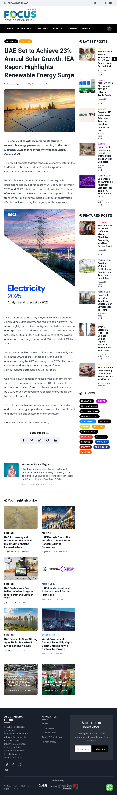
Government (25, 28)
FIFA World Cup (89, 416)
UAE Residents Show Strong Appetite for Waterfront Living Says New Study (20, 642)
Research (11, 41)
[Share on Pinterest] (48, 440)
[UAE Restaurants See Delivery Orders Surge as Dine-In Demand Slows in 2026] (21, 568)
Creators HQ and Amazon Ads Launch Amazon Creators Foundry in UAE (104, 121)
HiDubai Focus (18, 785)
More (85, 28)
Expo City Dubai (89, 411)
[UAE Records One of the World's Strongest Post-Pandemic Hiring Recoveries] (58, 517)
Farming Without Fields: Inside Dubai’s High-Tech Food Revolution (105, 270)
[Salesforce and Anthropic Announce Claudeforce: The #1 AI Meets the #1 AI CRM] (88, 190)
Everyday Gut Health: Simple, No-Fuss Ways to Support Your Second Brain (105, 59)
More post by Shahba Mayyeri (36, 484)
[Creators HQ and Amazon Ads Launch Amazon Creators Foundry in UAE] (88, 123)
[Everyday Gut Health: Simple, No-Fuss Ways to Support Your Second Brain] (88, 61)
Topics (45, 723)
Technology (48, 584)
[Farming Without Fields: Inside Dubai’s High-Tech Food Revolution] (88, 273)
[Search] (109, 28)
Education (86, 401)
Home (10, 28)
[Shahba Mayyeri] (11, 476)
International (89, 432)
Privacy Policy (49, 741)
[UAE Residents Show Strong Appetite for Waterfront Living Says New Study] (21, 619)
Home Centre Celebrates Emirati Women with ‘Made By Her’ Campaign (105, 154)
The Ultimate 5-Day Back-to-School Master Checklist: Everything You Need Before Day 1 (105, 236)
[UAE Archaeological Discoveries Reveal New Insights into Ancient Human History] (21, 517)
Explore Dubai (89, 406)
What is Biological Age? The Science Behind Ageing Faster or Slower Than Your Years (104, 339)
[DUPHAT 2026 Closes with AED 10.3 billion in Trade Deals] (88, 92)
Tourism (72, 28)
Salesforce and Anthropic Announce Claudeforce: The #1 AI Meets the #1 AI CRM (105, 188)
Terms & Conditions (52, 737)
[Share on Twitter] (32, 440)
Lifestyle (103, 222)
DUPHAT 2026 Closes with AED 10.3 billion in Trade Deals (105, 89)
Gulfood (104, 421)
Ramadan (101, 437)
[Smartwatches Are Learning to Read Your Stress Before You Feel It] (88, 375)
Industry (42, 28)
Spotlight (102, 442)
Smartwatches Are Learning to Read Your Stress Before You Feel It (105, 373)
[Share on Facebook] (24, 440)
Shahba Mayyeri (13, 84)
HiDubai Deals (49, 732)
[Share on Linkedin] (56, 440)
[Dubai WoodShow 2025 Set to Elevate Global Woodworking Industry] (58, 679)
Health (101, 48)
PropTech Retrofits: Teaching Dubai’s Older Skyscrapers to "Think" (105, 302)
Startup (58, 28)
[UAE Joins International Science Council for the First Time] (58, 568)
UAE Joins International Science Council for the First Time (56, 591)
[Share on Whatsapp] (40, 440)
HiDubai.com (48, 728)
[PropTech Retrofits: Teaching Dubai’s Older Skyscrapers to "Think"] (88, 305)
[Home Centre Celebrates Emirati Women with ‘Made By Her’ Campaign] (88, 157)
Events (101, 80)
